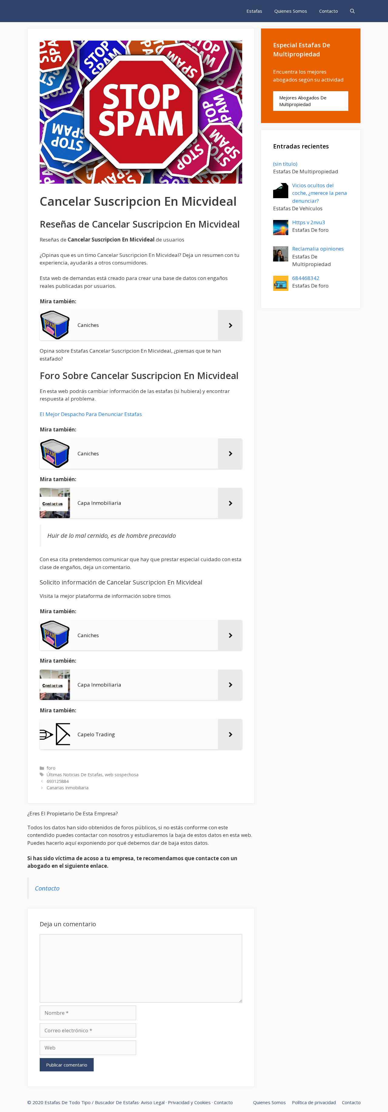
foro (51, 768)
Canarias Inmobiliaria (68, 788)
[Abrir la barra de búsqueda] (352, 11)
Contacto (328, 11)
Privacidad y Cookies (189, 1102)
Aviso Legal (153, 1102)
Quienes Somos (290, 11)
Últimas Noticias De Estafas (74, 774)
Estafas (254, 11)
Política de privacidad (314, 1102)
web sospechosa (122, 774)
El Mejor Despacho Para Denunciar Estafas (91, 414)
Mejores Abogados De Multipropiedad (302, 101)
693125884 (58, 781)
